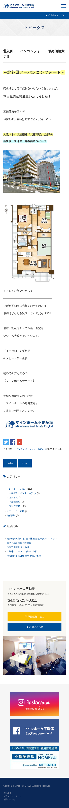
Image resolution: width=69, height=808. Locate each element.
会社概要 (7, 793)
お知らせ (42, 449)
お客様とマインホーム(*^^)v (22, 493)
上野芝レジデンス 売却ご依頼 (23, 551)
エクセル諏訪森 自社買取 (19, 543)
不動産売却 (14, 501)
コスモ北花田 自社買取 (18, 547)
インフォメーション (26, 449)
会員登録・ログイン (57, 15)
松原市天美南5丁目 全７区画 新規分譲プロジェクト (32, 538)
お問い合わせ (36, 627)
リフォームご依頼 (15, 511)
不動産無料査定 (36, 616)
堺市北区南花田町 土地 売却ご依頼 (24, 556)
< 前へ (10, 463)
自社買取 (11, 515)
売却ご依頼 (14, 506)
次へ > (24, 463)
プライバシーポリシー (13, 796)
